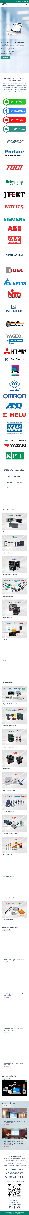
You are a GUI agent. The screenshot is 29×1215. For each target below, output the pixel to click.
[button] (26, 5)
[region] (14, 40)
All (9, 476)
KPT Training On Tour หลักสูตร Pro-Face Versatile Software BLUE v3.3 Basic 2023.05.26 (13, 1143)
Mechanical (18, 488)
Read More (6, 963)
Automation (17, 476)
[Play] (14, 1088)
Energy (9, 488)
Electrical (9, 482)
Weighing (19, 482)
